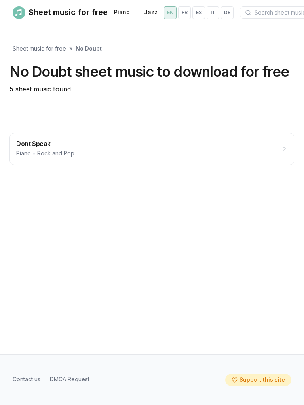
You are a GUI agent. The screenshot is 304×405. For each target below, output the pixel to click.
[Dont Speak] (152, 149)
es (199, 12)
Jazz (151, 12)
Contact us (26, 379)
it (213, 12)
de (227, 12)
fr (185, 12)
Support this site (262, 379)
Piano (122, 12)
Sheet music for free (39, 48)
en (170, 12)
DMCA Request (69, 379)
